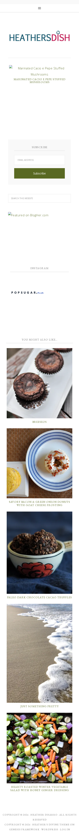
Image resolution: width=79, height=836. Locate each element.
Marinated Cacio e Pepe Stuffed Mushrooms (39, 81)
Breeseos (39, 422)
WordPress (49, 829)
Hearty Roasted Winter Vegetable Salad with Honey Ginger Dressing (39, 788)
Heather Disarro (44, 814)
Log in (65, 829)
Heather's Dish (39, 38)
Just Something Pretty (39, 706)
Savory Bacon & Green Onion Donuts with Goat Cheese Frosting (39, 503)
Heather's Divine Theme (50, 824)
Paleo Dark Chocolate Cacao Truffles (39, 597)
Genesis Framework (24, 829)
